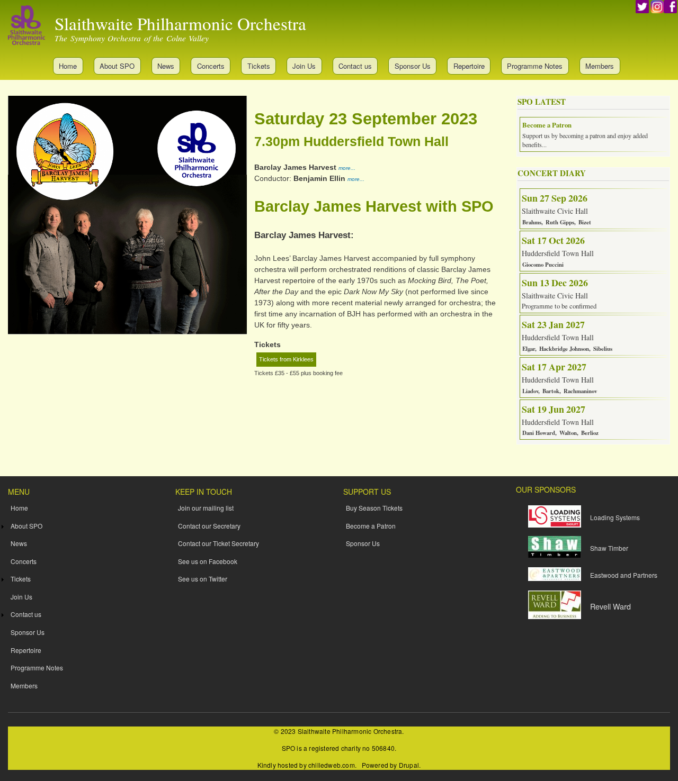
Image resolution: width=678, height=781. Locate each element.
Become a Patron (371, 525)
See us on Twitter (202, 578)
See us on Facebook (207, 561)
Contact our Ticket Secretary (218, 543)
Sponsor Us (413, 66)
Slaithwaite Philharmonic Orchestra (180, 23)
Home (68, 66)
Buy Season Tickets (374, 507)
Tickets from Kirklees (286, 359)
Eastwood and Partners (623, 574)
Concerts (211, 66)
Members (599, 66)
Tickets (258, 66)
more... (346, 168)
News (165, 66)
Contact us (355, 66)
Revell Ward (610, 606)
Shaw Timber (609, 547)
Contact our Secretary (209, 525)
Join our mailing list (206, 507)
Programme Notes (535, 66)
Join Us (304, 66)
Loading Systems (615, 517)
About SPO (117, 66)
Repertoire (469, 66)
